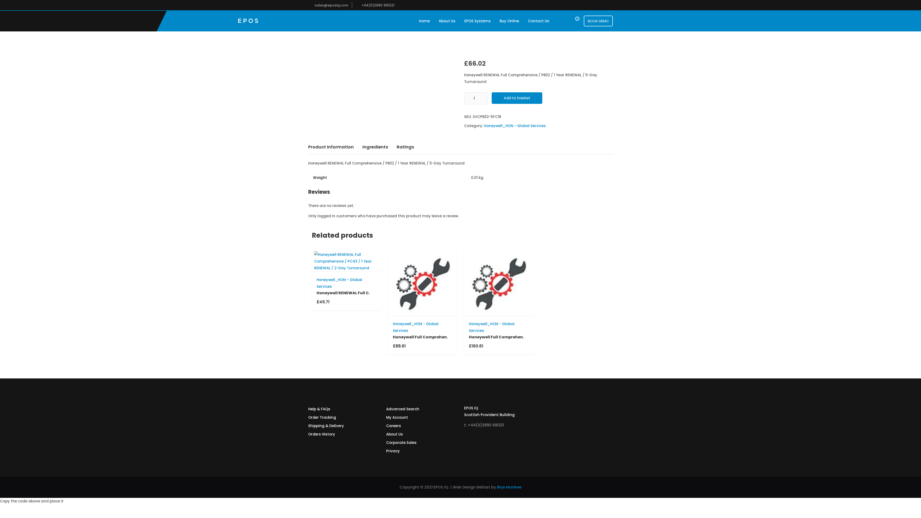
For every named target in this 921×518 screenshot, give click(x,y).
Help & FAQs (319, 409)
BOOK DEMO (598, 21)
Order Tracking (322, 417)
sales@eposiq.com (331, 5)
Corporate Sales (401, 442)
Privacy (393, 450)
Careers (393, 425)
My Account (397, 417)
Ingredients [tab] (375, 147)
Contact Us (538, 21)
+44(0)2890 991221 (378, 5)
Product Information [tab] (331, 147)
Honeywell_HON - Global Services (515, 125)
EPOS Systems (477, 21)
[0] (573, 21)
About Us (447, 21)
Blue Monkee (509, 487)
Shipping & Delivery (326, 425)
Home (424, 21)
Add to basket (517, 98)
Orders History (321, 434)
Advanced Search (402, 409)
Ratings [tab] (405, 147)
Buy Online (509, 21)
